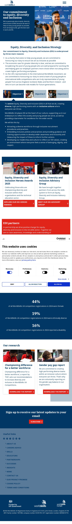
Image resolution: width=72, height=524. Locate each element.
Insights (11, 467)
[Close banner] (69, 238)
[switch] (27, 272)
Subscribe (35, 421)
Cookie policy (13, 483)
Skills (9, 451)
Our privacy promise (17, 479)
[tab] (13, 94)
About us (11, 444)
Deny (12, 284)
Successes (11, 463)
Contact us (12, 475)
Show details (62, 279)
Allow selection (35, 284)
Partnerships (13, 459)
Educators (12, 455)
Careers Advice (14, 448)
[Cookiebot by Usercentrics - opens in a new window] (58, 239)
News (9, 471)
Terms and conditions (18, 487)
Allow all (58, 284)
